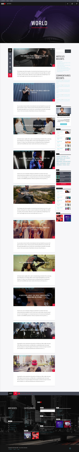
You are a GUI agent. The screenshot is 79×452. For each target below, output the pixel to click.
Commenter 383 (59, 99)
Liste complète (63, 184)
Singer (68, 163)
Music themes (59, 161)
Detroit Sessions (60, 148)
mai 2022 (10, 414)
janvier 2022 (11, 416)
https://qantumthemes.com (15, 423)
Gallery (68, 158)
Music (26, 84)
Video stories (27, 425)
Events (15, 49)
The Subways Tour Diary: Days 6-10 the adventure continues (34, 57)
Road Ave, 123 (12, 429)
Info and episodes (63, 124)
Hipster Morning (60, 132)
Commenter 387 (59, 80)
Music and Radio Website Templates (46, 432)
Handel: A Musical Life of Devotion (34, 330)
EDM (64, 158)
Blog (15, 449)
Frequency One (59, 141)
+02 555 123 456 (13, 425)
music (58, 159)
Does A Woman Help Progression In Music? (34, 125)
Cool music (63, 156)
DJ (14, 323)
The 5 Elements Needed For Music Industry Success (34, 91)
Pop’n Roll (59, 145)
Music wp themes (66, 161)
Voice (68, 164)
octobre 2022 (11, 413)
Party (58, 163)
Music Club (62, 159)
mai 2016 (10, 417)
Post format (22, 49)
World (27, 49)
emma (15, 64)
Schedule (3, 1)
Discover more (42, 422)
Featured (26, 415)
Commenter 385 (59, 89)
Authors (58, 156)
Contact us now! (60, 415)
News (18, 49)
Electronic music (17, 84)
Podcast (10, 449)
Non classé (27, 421)
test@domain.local (13, 427)
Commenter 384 (59, 94)
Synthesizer (59, 164)
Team (8, 1)
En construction (59, 61)
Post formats (63, 163)
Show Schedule (60, 409)
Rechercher (58, 48)
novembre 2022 (11, 411)
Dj (67, 156)
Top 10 (12, 1)
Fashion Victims (59, 138)
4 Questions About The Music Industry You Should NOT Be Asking (34, 159)
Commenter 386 (59, 85)
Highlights (26, 417)
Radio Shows (59, 411)
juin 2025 (10, 410)
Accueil (9, 3)
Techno (64, 164)
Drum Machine (60, 158)
